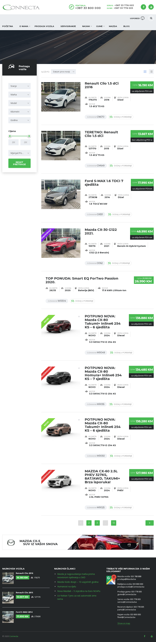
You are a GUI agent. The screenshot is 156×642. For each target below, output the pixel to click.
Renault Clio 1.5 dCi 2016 (102, 85)
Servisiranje (68, 26)
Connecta (13, 636)
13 (114, 522)
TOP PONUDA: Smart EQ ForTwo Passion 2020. (82, 280)
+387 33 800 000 (88, 8)
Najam (86, 26)
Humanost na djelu (66, 586)
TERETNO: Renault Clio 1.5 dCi (101, 134)
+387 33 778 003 (124, 5)
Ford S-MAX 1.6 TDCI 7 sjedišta (104, 183)
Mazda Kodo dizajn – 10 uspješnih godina (77, 581)
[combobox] (19, 86)
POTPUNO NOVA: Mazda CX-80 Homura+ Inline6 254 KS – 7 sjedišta (103, 373)
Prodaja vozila (44, 26)
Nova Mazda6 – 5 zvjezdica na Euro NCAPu (78, 591)
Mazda (113, 26)
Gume (99, 26)
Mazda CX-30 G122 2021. (101, 231)
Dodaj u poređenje (123, 117)
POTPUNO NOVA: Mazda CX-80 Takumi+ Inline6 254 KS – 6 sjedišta (103, 321)
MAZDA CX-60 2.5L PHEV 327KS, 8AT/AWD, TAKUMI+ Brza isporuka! (102, 476)
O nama (23, 26)
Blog (126, 26)
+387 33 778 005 (123, 8)
